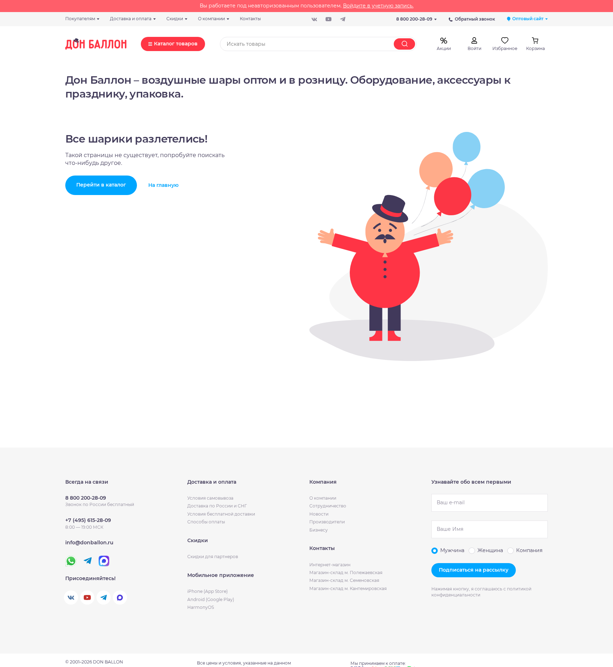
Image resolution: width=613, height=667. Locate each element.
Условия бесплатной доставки (221, 514)
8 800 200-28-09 (414, 19)
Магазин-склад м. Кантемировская (348, 588)
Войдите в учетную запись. (378, 5)
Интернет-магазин (329, 564)
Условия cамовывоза (210, 498)
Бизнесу (318, 530)
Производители (327, 521)
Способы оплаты (206, 521)
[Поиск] (404, 44)
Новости (318, 514)
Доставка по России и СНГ (217, 505)
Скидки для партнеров (212, 556)
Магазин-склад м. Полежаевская (345, 572)
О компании (322, 498)
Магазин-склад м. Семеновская (344, 580)
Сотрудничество (327, 505)
